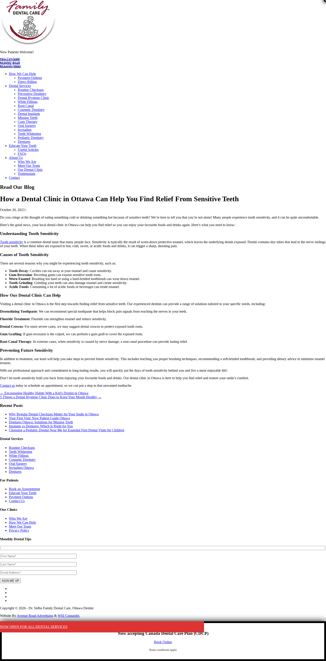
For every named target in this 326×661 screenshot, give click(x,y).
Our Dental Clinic (30, 170)
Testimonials (26, 174)
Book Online (163, 642)
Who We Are (27, 162)
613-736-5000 (10, 59)
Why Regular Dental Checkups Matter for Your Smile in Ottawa (54, 414)
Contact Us (17, 501)
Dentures (24, 142)
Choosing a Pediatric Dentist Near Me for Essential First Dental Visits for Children (66, 430)
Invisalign (24, 130)
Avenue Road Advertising (35, 616)
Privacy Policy (19, 530)
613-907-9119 (10, 63)
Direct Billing (27, 82)
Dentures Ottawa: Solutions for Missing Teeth (41, 422)
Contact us (7, 385)
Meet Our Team (29, 166)
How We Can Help (22, 74)
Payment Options (30, 78)
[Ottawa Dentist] (28, 44)
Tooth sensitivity (11, 242)
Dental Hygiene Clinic (33, 98)
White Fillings (27, 102)
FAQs (22, 154)
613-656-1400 (10, 66)
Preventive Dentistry (32, 94)
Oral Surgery (27, 126)
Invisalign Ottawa (21, 468)
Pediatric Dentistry (31, 138)
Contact (14, 178)
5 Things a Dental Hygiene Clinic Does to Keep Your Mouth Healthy (51, 397)
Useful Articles (28, 150)
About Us (16, 158)
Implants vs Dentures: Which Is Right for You (41, 426)
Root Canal (26, 106)
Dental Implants (29, 114)
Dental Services (20, 86)
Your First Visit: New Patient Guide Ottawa (39, 418)
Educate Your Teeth (22, 146)
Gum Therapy (27, 122)
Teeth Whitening (29, 134)
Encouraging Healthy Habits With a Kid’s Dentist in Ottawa (44, 393)
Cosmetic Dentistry (31, 110)
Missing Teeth (27, 118)
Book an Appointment (24, 489)
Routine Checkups (31, 90)
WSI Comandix (69, 616)
